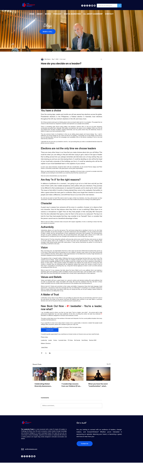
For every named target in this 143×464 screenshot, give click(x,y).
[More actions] (101, 59)
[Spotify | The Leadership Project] (95, 6)
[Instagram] (27, 456)
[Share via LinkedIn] (50, 353)
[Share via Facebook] (41, 353)
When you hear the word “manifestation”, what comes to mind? (97, 385)
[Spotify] (34, 456)
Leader (50, 340)
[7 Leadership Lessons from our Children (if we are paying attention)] (72, 374)
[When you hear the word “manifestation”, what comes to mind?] (98, 374)
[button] (93, 14)
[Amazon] (22, 456)
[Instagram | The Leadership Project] (87, 6)
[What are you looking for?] (119, 5)
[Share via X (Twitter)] (46, 353)
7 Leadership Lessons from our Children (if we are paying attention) (70, 385)
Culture (55, 340)
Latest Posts (44, 347)
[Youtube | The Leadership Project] (92, 6)
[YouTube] (32, 456)
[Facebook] (24, 456)
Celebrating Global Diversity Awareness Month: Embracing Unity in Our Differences (44, 385)
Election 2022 (92, 340)
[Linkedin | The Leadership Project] (90, 6)
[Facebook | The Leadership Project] (85, 6)
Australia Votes (62, 340)
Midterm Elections (46, 343)
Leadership (44, 340)
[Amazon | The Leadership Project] (82, 6)
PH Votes (70, 340)
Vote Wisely (84, 340)
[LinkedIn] (29, 456)
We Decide (77, 340)
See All (108, 364)
